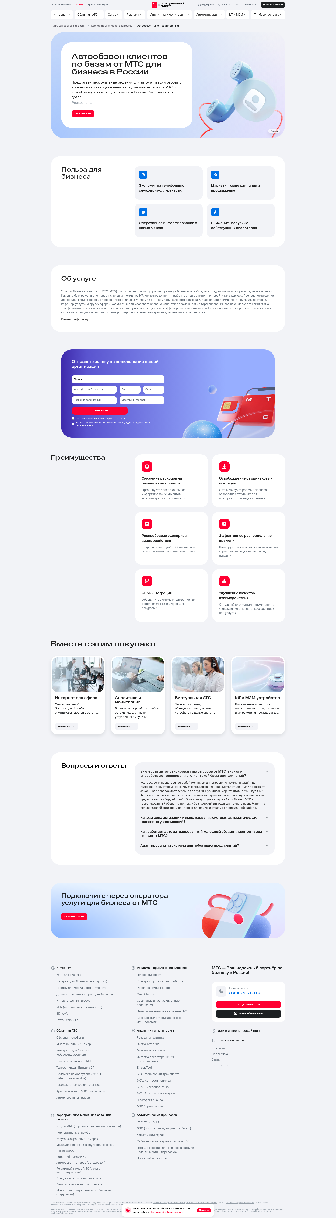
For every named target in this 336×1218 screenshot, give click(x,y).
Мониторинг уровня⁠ (151, 1050)
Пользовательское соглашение (201, 1202)
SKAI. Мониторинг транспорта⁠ (158, 1074)
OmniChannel (146, 994)
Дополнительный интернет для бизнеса (84, 994)
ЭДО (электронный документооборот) (164, 1128)
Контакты (218, 1048)
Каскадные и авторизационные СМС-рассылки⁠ (159, 1020)
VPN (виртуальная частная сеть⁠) (79, 1007)
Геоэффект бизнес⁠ (150, 1100)
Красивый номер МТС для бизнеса (80, 1091)
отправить (100, 410)
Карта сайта (220, 1065)
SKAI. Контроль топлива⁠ (154, 1080)
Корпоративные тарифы (73, 1132)
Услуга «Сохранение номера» (77, 1139)
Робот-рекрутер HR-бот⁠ (153, 988)
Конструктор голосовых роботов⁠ (160, 981)
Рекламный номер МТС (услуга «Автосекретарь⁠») (78, 1170)
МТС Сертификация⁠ (150, 1106)
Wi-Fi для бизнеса (68, 975)
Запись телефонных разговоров (79, 1184)
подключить (74, 916)
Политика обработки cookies (240, 1202)
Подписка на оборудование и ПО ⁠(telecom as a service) (79, 1076)
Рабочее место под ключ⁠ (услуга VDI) (163, 1141)
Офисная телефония (70, 1037)
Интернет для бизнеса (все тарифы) (81, 981)
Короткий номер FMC (71, 1157)
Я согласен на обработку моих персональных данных (102, 418)
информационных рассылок (76, 1204)
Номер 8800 (65, 1151)
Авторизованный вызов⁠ (73, 1098)
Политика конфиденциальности (169, 1202)
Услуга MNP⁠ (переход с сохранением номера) (84, 1126)
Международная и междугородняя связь (85, 1145)
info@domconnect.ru (66, 1213)
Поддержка (220, 1054)
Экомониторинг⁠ (148, 1044)
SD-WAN (62, 1013)
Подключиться (248, 1004)
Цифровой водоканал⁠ (152, 1158)
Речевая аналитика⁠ (150, 1037)
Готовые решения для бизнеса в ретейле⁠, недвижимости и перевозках (165, 1150)
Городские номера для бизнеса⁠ (78, 1085)
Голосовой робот (149, 975)
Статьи (217, 1059)
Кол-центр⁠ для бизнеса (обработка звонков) (72, 1053)
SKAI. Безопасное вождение (156, 1093)
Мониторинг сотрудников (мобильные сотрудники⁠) (83, 1192)
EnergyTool (144, 1067)
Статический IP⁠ (67, 1020)
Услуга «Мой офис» (150, 1135)
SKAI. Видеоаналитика (153, 1087)
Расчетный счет (148, 1122)
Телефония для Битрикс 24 (75, 1067)
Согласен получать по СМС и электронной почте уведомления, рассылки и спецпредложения (112, 424)
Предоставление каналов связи (78, 1178)
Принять (204, 1210)
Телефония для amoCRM (73, 1061)
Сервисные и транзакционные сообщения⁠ (158, 1003)
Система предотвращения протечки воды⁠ (155, 1059)
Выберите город (99, 4)
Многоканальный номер (73, 1044)
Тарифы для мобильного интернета (81, 988)
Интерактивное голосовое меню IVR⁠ (162, 1011)
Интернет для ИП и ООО (73, 1001)
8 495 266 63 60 (230, 4)
